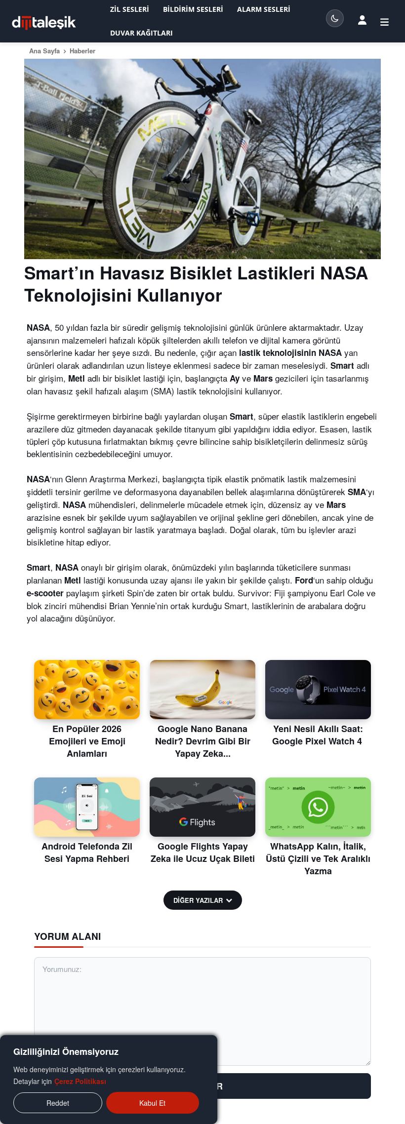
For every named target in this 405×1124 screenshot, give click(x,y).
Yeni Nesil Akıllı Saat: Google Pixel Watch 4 (318, 734)
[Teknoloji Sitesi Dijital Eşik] (44, 23)
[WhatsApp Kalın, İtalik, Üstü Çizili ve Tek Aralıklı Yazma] (318, 807)
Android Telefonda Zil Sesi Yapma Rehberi (86, 852)
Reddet (57, 1103)
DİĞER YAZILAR (198, 900)
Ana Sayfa (44, 50)
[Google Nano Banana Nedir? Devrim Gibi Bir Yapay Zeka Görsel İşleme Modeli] (202, 689)
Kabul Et (152, 1103)
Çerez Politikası (80, 1081)
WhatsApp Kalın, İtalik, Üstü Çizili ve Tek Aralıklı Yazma (318, 858)
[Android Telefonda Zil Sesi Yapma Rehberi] (87, 807)
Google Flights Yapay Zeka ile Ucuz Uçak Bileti (203, 852)
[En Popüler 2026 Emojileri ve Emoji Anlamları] (87, 689)
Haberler (82, 50)
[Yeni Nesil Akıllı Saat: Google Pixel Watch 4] (318, 689)
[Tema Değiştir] (335, 18)
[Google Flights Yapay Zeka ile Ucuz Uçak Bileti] (202, 807)
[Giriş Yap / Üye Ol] (362, 19)
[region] (108, 1079)
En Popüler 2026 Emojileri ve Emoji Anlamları (87, 741)
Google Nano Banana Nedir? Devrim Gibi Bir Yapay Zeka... (202, 741)
